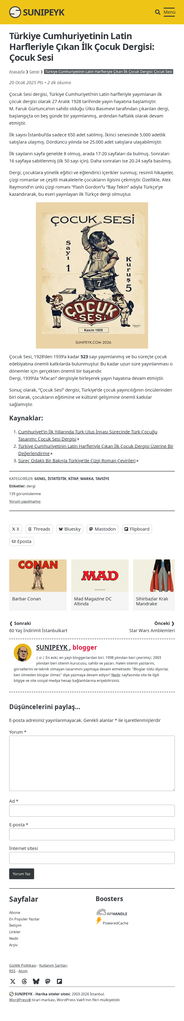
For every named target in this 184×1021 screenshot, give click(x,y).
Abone (14, 912)
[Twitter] (14, 983)
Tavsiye (102, 478)
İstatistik (57, 478)
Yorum (17, 732)
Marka (87, 478)
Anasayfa (17, 71)
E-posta (18, 825)
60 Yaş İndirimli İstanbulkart (38, 626)
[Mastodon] (49, 983)
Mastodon (105, 529)
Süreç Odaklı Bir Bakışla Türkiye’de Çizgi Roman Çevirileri (77, 461)
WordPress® (20, 999)
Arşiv (13, 944)
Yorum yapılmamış (25, 501)
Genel (34, 71)
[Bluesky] (38, 983)
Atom (23, 971)
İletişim (15, 925)
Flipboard (139, 529)
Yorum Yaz (22, 873)
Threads (41, 529)
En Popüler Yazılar (24, 919)
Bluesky (72, 529)
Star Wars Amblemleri (152, 626)
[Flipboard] (61, 983)
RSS (12, 971)
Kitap (73, 478)
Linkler (15, 931)
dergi (30, 486)
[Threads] (26, 983)
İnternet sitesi (23, 848)
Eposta (24, 541)
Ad (13, 801)
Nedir (116, 674)
